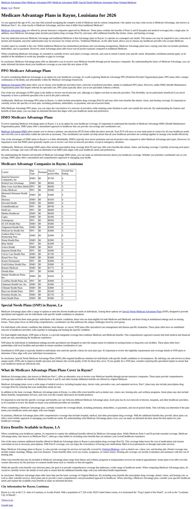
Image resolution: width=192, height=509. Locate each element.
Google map (7, 505)
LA (10, 8)
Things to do (7, 500)
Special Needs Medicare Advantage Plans (98, 2)
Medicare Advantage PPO (39, 2)
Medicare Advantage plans (13, 30)
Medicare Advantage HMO (65, 2)
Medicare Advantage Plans (14, 2)
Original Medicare (127, 2)
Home (4, 8)
